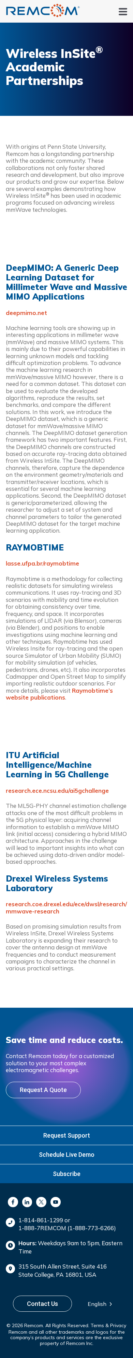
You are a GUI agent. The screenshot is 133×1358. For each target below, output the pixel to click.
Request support (66, 1135)
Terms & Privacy (108, 1325)
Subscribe (66, 1173)
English (97, 1303)
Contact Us (42, 1303)
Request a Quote (43, 1089)
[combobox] (102, 1304)
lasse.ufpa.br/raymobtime (42, 563)
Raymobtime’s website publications (59, 694)
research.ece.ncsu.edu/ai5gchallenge (57, 790)
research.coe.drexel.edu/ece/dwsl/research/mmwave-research (66, 907)
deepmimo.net (26, 312)
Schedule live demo (66, 1154)
